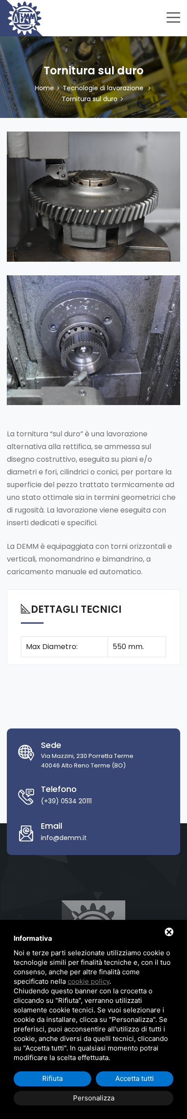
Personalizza (93, 1098)
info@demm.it (64, 837)
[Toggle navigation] (173, 16)
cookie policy (88, 981)
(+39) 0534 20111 (66, 801)
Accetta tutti (134, 1078)
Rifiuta (52, 1078)
